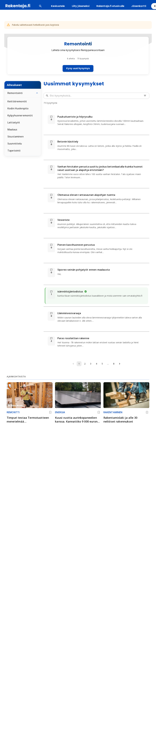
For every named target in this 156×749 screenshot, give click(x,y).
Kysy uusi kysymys (78, 68)
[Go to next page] (119, 363)
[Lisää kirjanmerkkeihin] (50, 412)
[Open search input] (40, 6)
